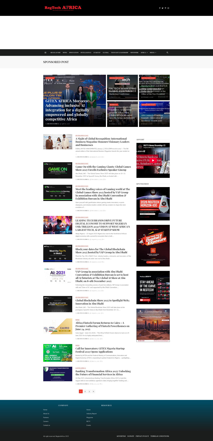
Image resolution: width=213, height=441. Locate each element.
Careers (45, 421)
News (65, 52)
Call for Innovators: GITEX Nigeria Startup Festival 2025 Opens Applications (100, 350)
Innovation (73, 52)
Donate (130, 436)
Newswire (134, 52)
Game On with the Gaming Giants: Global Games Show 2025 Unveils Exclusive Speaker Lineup (103, 168)
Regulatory (56, 52)
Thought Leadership (119, 52)
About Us (46, 414)
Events (89, 425)
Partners (46, 417)
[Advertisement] (106, 32)
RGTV (88, 421)
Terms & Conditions (159, 436)
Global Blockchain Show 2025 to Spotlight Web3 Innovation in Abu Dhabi (102, 302)
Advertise (121, 436)
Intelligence (86, 52)
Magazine (90, 417)
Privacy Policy (142, 436)
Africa (143, 52)
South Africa (81, 368)
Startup (97, 52)
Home (45, 410)
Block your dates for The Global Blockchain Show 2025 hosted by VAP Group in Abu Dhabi (101, 251)
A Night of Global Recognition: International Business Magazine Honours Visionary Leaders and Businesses (102, 141)
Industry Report (92, 414)
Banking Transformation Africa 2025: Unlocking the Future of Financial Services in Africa (103, 373)
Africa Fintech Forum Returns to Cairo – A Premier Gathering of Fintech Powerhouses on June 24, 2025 (102, 326)
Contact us (46, 425)
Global (106, 52)
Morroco (50, 78)
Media (152, 52)
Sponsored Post (116, 78)
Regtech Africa (83, 157)
